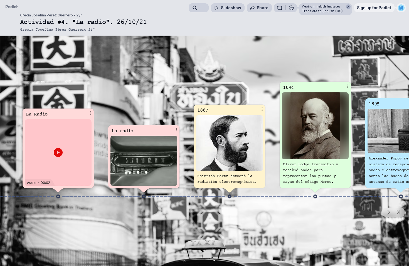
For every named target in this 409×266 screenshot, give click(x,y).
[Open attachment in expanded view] (143, 161)
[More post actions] (91, 113)
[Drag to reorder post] (58, 196)
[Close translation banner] (348, 6)
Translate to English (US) (322, 11)
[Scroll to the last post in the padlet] (398, 212)
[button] (58, 152)
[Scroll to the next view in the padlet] (388, 212)
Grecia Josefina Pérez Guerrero (46, 15)
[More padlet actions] (291, 7)
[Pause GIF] (172, 181)
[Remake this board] (279, 7)
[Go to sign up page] (401, 7)
